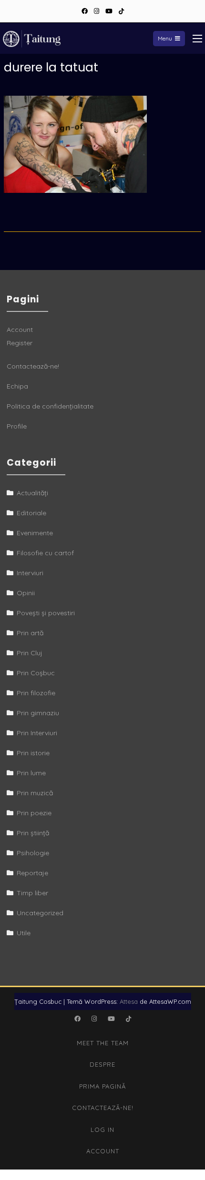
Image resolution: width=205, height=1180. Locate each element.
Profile (17, 426)
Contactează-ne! (33, 366)
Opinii (26, 593)
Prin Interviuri (37, 733)
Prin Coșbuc (36, 673)
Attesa (129, 1001)
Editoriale (31, 513)
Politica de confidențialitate (50, 406)
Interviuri (30, 573)
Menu (165, 38)
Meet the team (103, 1043)
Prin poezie (34, 813)
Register (19, 343)
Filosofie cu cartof (45, 553)
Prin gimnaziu (38, 713)
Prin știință (33, 833)
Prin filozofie (36, 693)
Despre (102, 1064)
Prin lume (31, 773)
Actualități (32, 493)
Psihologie (33, 853)
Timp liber (32, 893)
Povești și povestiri (46, 613)
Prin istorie (33, 753)
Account (20, 329)
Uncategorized (40, 913)
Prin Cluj (29, 653)
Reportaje (32, 873)
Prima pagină (102, 1086)
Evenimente (35, 533)
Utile (24, 933)
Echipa (17, 386)
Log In (102, 1129)
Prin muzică (35, 793)
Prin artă (30, 633)
